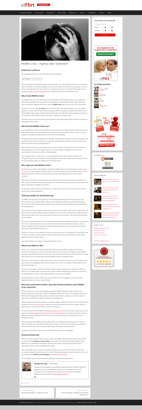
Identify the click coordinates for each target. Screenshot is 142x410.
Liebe (81, 12)
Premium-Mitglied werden (102, 241)
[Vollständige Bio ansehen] (69, 374)
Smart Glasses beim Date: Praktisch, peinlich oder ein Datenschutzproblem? (110, 198)
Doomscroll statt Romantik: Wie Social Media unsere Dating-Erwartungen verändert (112, 215)
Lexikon (101, 12)
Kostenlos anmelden (25, 12)
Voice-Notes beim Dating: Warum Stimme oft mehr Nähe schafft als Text (111, 207)
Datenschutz (30, 402)
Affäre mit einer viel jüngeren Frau (39, 91)
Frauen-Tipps (39, 12)
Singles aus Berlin (99, 232)
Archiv (94, 402)
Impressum (23, 402)
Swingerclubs (40, 304)
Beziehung (72, 12)
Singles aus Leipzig (99, 230)
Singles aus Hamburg (100, 235)
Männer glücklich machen (54, 311)
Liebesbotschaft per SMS (42, 313)
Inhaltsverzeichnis (82, 402)
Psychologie (50, 12)
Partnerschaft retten (61, 354)
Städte (109, 12)
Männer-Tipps (62, 12)
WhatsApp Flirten (58, 313)
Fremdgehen (92, 12)
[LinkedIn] (35, 377)
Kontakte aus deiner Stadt (101, 228)
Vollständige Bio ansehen (60, 374)
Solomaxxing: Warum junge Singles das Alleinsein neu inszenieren (110, 190)
